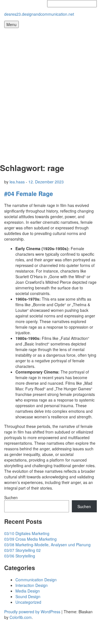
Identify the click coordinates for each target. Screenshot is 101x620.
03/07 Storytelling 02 (22, 550)
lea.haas (17, 182)
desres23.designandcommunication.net (39, 14)
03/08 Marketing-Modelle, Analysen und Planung (47, 544)
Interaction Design (31, 585)
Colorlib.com (21, 617)
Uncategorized (28, 602)
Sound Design (27, 596)
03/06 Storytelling (19, 556)
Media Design (27, 591)
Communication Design (36, 579)
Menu (11, 24)
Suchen (11, 497)
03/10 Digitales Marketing (26, 533)
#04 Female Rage (28, 193)
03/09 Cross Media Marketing (30, 539)
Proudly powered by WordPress (32, 611)
